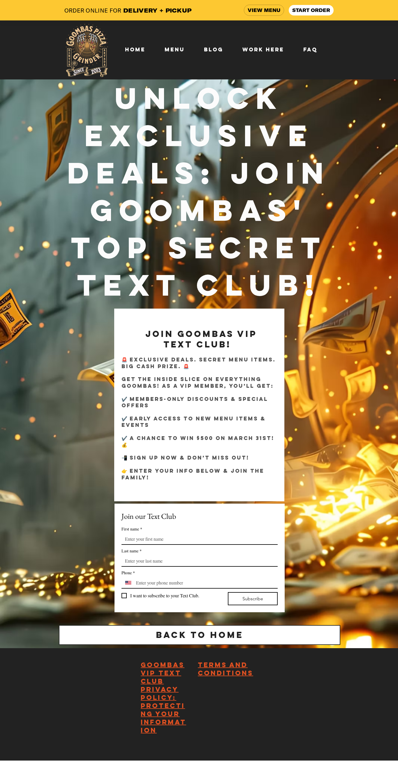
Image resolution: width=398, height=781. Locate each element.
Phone (128, 572)
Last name (131, 550)
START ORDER (311, 10)
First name (131, 528)
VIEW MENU (264, 10)
